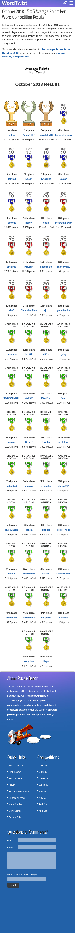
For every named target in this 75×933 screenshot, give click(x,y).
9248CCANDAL (11, 398)
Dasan (28, 179)
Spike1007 (29, 135)
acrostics (12, 700)
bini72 (28, 354)
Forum (12, 785)
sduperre (46, 617)
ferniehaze (11, 617)
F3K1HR (28, 266)
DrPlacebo (29, 573)
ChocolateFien (29, 310)
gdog (63, 354)
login (65, 3)
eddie (46, 222)
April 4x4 (43, 804)
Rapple (46, 529)
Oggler (46, 442)
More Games (15, 811)
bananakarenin (63, 135)
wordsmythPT (29, 617)
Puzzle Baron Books (19, 791)
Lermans (12, 354)
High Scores (15, 772)
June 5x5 (43, 785)
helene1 (46, 573)
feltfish (46, 354)
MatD (11, 310)
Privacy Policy (16, 817)
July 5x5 (43, 772)
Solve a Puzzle (16, 765)
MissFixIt (46, 398)
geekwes (11, 442)
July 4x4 (43, 765)
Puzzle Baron (18, 686)
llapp (46, 661)
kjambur (11, 179)
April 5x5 (43, 811)
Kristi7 (29, 442)
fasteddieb (11, 486)
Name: (10, 840)
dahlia (28, 529)
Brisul (11, 573)
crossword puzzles (17, 710)
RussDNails (11, 529)
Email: (10, 847)
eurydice (29, 661)
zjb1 (46, 310)
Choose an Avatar (17, 798)
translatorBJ (46, 135)
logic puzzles (24, 700)
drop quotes (40, 700)
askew (28, 222)
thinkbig (11, 135)
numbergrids (14, 705)
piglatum (63, 442)
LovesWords (63, 573)
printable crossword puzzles (30, 714)
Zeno (63, 398)
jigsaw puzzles (38, 696)
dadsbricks (46, 266)
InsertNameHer (63, 222)
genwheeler (63, 310)
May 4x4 (43, 791)
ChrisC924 (63, 486)
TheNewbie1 (63, 266)
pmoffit (12, 222)
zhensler (46, 486)
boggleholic (63, 529)
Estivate (63, 617)
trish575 (28, 398)
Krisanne (46, 179)
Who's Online (15, 778)
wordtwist (28, 705)
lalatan (63, 179)
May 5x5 (43, 798)
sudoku (48, 705)
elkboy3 (29, 486)
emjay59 (11, 266)
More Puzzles (15, 804)
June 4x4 (43, 778)
